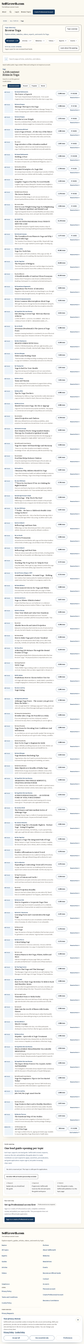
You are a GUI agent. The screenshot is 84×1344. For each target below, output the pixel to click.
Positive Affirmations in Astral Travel (30, 852)
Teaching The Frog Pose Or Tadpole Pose (31, 563)
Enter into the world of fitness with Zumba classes (32, 1010)
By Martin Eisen (19, 404)
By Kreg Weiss (19, 468)
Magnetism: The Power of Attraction (29, 289)
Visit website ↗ (75, 1133)
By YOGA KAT (18, 980)
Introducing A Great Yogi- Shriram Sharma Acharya (32, 315)
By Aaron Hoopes (20, 104)
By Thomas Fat (19, 366)
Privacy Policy (6, 1291)
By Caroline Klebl (20, 808)
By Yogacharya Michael (21, 129)
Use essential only (42, 1338)
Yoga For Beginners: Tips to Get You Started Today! (32, 1079)
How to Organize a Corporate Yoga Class (31, 902)
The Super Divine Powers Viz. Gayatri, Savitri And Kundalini (33, 1065)
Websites (46, 1256)
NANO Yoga (19, 665)
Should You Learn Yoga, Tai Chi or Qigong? (32, 406)
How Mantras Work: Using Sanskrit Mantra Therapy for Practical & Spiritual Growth (32, 432)
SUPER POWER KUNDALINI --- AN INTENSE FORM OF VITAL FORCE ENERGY (32, 796)
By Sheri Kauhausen (20, 341)
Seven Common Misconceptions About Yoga (32, 301)
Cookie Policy (6, 1303)
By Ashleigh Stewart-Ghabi (23, 496)
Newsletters (47, 1261)
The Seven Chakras (22, 194)
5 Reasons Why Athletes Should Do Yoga (31, 471)
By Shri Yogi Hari (19, 261)
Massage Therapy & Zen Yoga (27, 107)
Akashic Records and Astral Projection (30, 625)
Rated (43, 86)
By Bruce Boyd (19, 378)
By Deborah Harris (20, 598)
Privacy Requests (8, 1313)
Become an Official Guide (52, 1273)
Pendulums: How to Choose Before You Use (32, 678)
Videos (4, 1273)
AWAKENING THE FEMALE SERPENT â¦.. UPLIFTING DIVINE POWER (31, 781)
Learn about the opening (68, 48)
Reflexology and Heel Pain (25, 550)
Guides (4, 1261)
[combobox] (44, 59)
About (4, 12)
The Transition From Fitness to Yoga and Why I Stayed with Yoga (34, 237)
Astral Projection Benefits (25, 890)
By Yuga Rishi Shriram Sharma (23, 311)
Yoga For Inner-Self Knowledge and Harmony (33, 446)
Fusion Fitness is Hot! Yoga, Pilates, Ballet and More (33, 956)
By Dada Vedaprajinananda (23, 299)
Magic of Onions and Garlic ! (26, 877)
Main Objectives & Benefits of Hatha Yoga (31, 768)
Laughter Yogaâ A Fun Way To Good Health (32, 182)
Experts (4, 1256)
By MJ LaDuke (19, 675)
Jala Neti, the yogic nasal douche (28, 1093)
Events (45, 1267)
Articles (4, 1267)
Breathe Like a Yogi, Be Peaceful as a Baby (32, 716)
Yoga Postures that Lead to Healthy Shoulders (33, 1104)
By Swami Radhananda (21, 92)
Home (5, 21)
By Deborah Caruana (21, 234)
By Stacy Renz (19, 648)
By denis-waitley (20, 688)
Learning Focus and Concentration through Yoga (32, 916)
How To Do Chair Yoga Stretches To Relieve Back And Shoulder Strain (34, 983)
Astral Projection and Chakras (27, 418)
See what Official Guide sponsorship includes (21, 1177)
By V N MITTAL (19, 219)
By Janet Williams (20, 481)
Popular (34, 86)
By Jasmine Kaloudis (21, 823)
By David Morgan (20, 353)
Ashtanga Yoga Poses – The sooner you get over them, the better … (34, 702)
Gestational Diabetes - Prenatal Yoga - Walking (33, 575)
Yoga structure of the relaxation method (31, 144)
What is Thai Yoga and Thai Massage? (30, 969)
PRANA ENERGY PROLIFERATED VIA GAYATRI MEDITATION (33, 1050)
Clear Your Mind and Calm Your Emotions (32, 613)
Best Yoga (19, 930)
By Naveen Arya (19, 1034)
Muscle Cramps (21, 1024)
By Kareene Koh (19, 900)
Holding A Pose (21, 157)
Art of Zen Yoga (21, 1129)
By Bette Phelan (19, 610)
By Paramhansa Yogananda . (23, 286)
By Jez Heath (18, 326)
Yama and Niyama (22, 381)
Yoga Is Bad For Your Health (26, 368)
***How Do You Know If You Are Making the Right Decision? (32, 484)
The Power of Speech (23, 94)
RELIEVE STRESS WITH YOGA (26, 343)
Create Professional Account (53, 1295)
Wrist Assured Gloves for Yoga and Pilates (32, 588)
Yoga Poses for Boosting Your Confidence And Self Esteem (33, 729)
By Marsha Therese (20, 1114)
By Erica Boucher (20, 862)
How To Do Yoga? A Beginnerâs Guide (30, 743)
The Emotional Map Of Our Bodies (28, 1117)
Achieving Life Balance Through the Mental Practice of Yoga (32, 651)
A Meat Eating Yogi (22, 942)
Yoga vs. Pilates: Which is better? (28, 600)
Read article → (75, 98)
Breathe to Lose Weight (24, 119)
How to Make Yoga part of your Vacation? (31, 638)
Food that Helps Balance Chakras (28, 458)
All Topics (14, 21)
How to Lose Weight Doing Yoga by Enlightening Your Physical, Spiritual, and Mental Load (34, 208)
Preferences (67, 1338)
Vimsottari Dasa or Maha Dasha (27, 997)
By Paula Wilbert (20, 585)
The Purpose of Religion (24, 264)
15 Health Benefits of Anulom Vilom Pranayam (33, 276)
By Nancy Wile (19, 249)
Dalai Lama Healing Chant (25, 356)
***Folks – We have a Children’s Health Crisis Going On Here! (33, 511)
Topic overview (72, 29)
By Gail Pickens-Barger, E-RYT (23, 573)
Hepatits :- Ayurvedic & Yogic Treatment (31, 1036)
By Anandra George (20, 429)
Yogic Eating (20, 690)
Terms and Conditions (10, 1297)
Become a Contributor (51, 1300)
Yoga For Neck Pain (23, 251)
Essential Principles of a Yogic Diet (29, 169)
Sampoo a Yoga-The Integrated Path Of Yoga (32, 840)
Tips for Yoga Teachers (24, 393)
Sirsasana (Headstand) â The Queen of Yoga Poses (32, 329)
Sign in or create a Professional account (19, 1219)
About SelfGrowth (49, 1250)
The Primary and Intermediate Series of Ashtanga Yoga (31, 811)
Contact (46, 1279)
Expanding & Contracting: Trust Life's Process (33, 865)
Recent (25, 86)
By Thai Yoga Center (21, 967)
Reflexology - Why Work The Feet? (28, 498)
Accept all (16, 1338)
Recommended (14, 86)
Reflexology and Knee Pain (25, 525)
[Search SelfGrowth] (10, 12)
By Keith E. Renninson (21, 912)
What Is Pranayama (23, 538)
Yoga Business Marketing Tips (27, 755)
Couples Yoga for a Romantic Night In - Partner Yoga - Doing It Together (34, 826)
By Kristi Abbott (19, 523)
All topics (5, 1250)
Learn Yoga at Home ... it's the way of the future (33, 132)
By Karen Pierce (19, 940)
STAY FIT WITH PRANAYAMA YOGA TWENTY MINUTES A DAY (32, 222)
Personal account (49, 1289)
